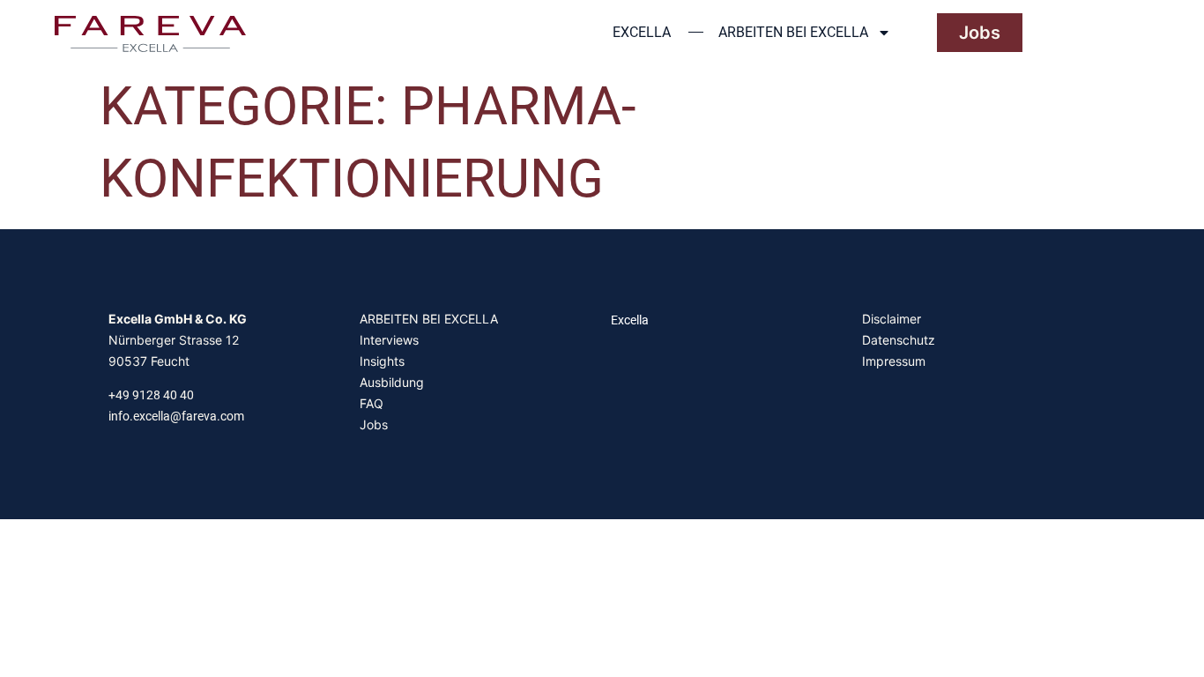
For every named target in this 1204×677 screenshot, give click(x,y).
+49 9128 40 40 (151, 395)
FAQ (371, 403)
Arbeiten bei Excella (793, 32)
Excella (630, 320)
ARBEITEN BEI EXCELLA (429, 318)
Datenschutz (898, 339)
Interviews (389, 339)
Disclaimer (891, 318)
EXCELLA (642, 32)
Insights (382, 360)
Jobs (374, 424)
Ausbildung (392, 382)
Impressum (893, 360)
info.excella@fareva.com (176, 416)
